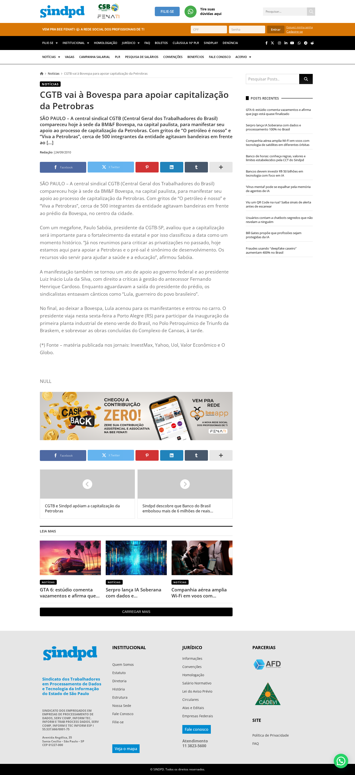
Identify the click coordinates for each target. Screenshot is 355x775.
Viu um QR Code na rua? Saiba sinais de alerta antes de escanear (278, 204)
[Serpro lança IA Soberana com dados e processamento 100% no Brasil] (136, 558)
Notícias (53, 73)
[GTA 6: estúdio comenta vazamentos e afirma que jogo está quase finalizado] (70, 558)
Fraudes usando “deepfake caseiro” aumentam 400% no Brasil (271, 250)
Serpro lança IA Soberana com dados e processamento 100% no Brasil (133, 593)
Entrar (276, 29)
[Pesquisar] (311, 11)
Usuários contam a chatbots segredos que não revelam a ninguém (279, 219)
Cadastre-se (294, 31)
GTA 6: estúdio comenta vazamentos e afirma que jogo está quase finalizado (68, 593)
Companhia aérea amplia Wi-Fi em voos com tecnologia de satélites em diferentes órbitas (200, 593)
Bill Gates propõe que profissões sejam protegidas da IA (273, 235)
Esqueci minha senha (299, 27)
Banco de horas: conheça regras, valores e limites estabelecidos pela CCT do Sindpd (275, 158)
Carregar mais (136, 612)
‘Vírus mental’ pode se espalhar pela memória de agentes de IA (278, 189)
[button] (341, 761)
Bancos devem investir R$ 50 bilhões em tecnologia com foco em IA (274, 173)
